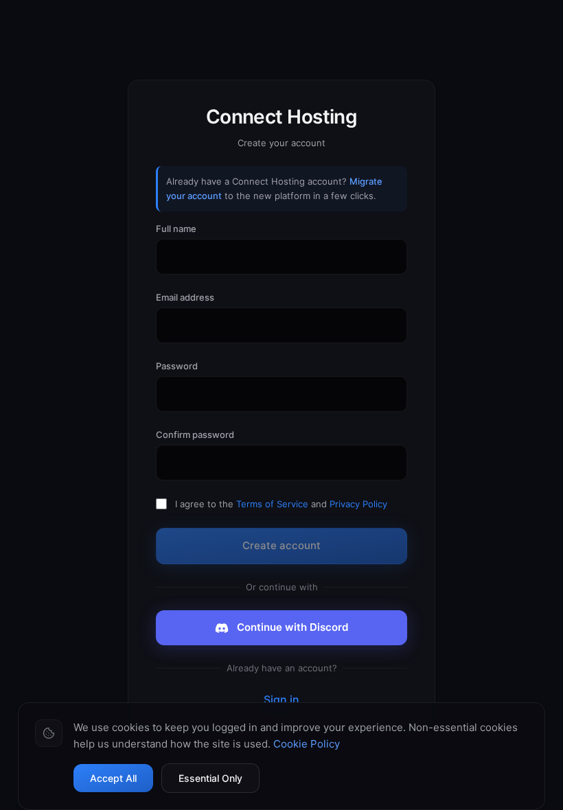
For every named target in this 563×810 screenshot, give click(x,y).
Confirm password (195, 434)
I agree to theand (281, 503)
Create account (281, 545)
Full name (176, 228)
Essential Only (210, 778)
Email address (185, 297)
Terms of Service (272, 503)
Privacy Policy (358, 503)
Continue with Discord (292, 627)
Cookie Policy (306, 743)
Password (177, 365)
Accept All (113, 778)
